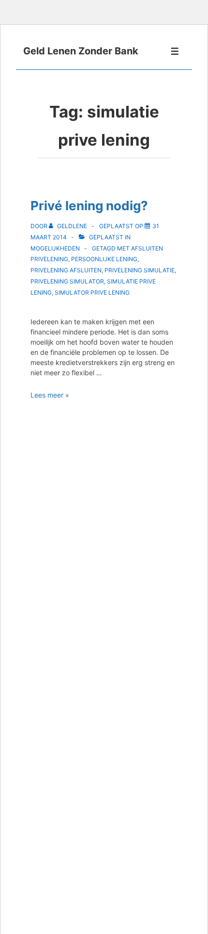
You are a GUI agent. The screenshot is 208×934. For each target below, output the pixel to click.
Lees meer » (49, 395)
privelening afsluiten (66, 270)
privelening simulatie (139, 270)
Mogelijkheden (55, 248)
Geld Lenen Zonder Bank (80, 51)
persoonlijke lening (104, 259)
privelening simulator (67, 281)
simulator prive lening (92, 292)
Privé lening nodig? (89, 205)
